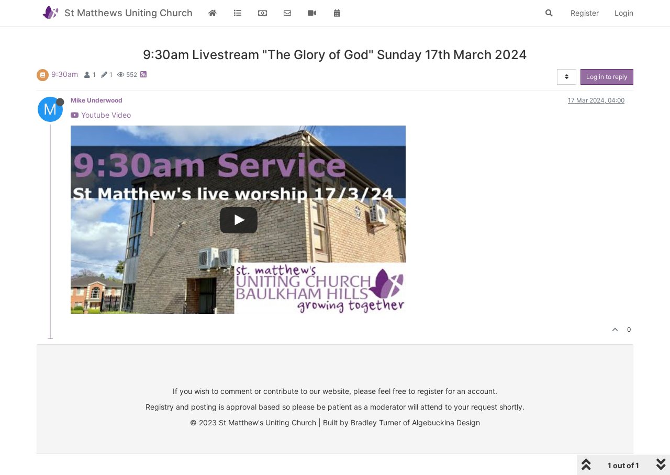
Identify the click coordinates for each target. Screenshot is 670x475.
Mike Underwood (96, 100)
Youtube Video (105, 114)
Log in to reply (607, 77)
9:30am (64, 74)
